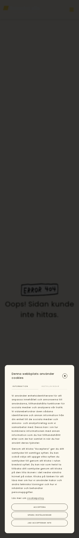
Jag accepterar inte (39, 523)
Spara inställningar (40, 515)
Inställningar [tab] (50, 386)
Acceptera (40, 507)
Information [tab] (20, 386)
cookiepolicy (35, 498)
